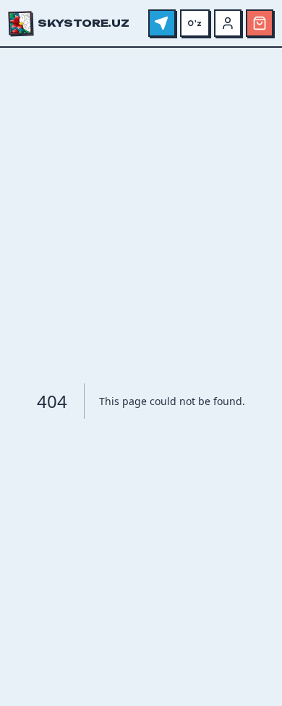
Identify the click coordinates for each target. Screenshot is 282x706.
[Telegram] (162, 23)
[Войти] (228, 23)
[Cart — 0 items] (259, 23)
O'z (194, 23)
